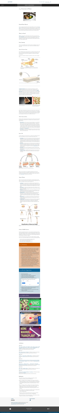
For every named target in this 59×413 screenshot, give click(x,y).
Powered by (29, 408)
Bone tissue (22, 36)
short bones (28, 264)
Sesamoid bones (22, 192)
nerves (34, 255)
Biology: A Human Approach (29, 5)
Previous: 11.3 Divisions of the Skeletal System (5, 412)
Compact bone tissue (22, 88)
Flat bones (21, 189)
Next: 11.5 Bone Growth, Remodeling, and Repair (53, 412)
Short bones (21, 187)
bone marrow (24, 256)
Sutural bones (22, 196)
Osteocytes (21, 143)
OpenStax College (29, 355)
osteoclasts (28, 258)
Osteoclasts (21, 147)
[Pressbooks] (10, 409)
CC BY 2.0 (34, 348)
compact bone (34, 252)
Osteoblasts (21, 138)
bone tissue (33, 248)
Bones (22, 248)
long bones (35, 263)
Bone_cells (20, 368)
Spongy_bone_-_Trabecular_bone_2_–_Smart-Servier (26, 363)
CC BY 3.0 (24, 356)
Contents (2, 5)
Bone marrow (22, 122)
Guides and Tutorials (29, 409)
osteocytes (25, 258)
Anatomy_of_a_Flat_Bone (22, 355)
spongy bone (23, 253)
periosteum (29, 256)
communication (35, 145)
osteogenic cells (34, 258)
